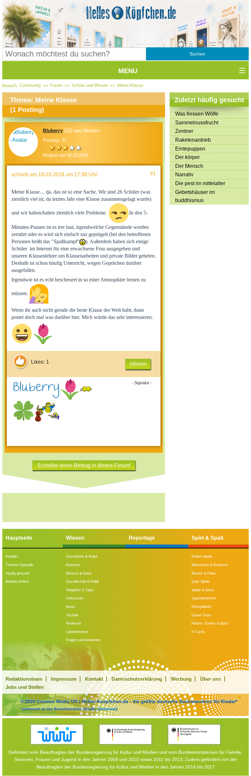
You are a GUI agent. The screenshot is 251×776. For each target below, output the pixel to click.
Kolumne (73, 565)
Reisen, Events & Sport (210, 623)
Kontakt (12, 556)
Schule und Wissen (90, 85)
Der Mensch (189, 166)
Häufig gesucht (17, 573)
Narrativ (184, 174)
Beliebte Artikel (17, 581)
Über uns (210, 679)
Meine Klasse (130, 85)
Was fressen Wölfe (196, 114)
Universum (74, 598)
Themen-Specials (19, 565)
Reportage (142, 538)
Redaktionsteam (24, 679)
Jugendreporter (204, 598)
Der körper (187, 157)
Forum (56, 85)
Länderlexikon (77, 632)
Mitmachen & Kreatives (210, 565)
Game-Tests (201, 615)
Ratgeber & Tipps (80, 590)
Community (30, 85)
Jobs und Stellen (25, 687)
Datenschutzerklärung (136, 679)
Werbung (181, 679)
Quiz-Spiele (201, 581)
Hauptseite (19, 538)
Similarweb (106, 709)
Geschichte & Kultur (82, 556)
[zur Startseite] (125, 13)
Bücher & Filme (204, 573)
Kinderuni (73, 623)
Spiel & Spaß (208, 538)
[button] (197, 53)
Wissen (75, 538)
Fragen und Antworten (83, 640)
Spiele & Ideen (203, 590)
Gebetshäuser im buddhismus (195, 196)
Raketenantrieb (193, 140)
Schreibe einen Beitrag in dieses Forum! (83, 465)
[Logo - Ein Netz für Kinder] (57, 734)
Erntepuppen (190, 148)
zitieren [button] (137, 364)
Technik (72, 615)
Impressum (63, 679)
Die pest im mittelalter (200, 183)
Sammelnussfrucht (196, 122)
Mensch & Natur (79, 573)
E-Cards (198, 632)
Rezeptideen (201, 607)
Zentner (184, 131)
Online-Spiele (202, 556)
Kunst (70, 607)
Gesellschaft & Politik (82, 581)
